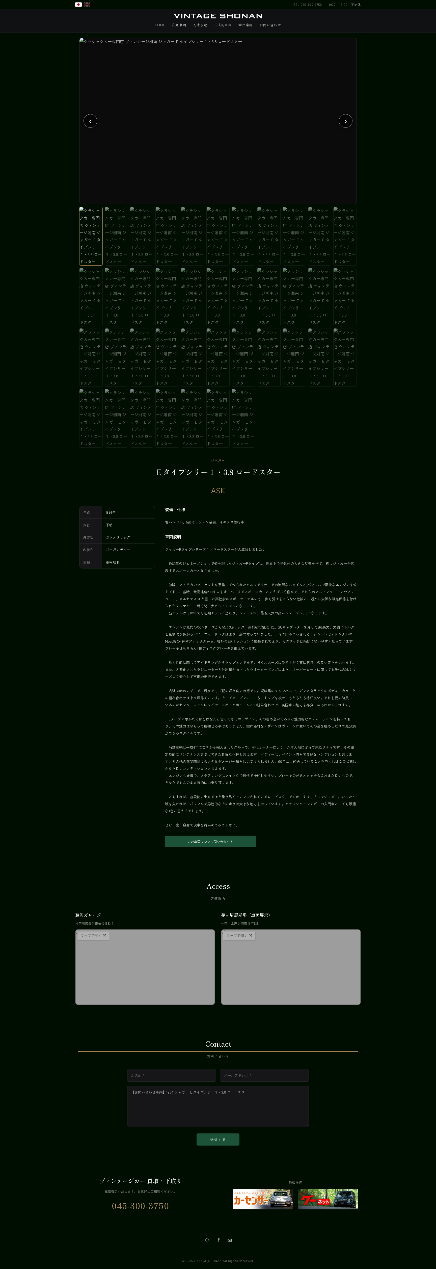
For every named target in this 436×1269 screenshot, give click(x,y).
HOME (160, 24)
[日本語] (78, 4)
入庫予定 (200, 24)
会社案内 (245, 24)
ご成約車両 (223, 24)
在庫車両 (179, 24)
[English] (87, 4)
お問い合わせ (270, 24)
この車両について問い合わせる (210, 841)
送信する (218, 1139)
